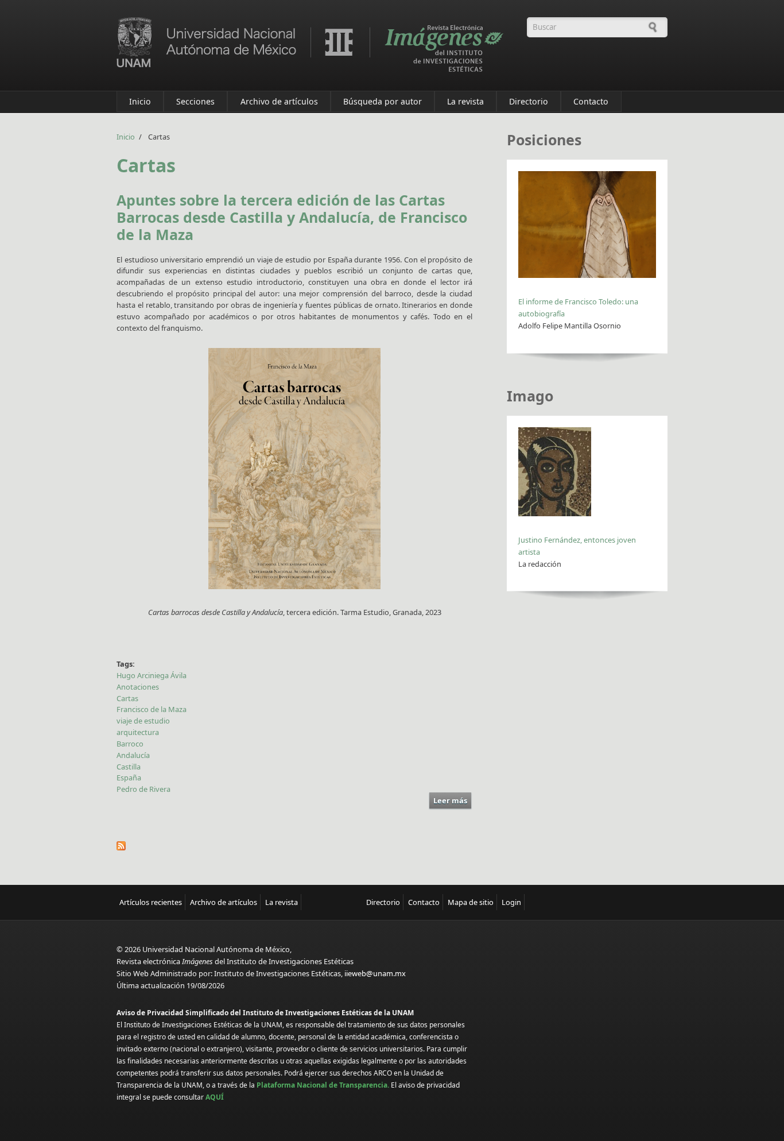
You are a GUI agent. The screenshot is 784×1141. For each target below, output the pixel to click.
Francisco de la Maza (152, 709)
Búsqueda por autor (382, 101)
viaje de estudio (143, 720)
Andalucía (133, 755)
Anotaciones (138, 687)
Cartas (127, 698)
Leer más (452, 802)
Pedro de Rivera (143, 789)
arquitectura (138, 732)
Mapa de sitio (471, 902)
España (129, 777)
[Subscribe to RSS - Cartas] (294, 845)
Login (511, 902)
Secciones (195, 101)
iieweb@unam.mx (375, 973)
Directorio (528, 101)
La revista (465, 101)
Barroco (130, 743)
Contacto (590, 101)
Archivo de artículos (279, 101)
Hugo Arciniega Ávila (152, 675)
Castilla (129, 766)
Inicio (140, 101)
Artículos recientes (150, 902)
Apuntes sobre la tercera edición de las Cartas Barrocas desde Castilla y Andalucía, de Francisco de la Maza (292, 217)
